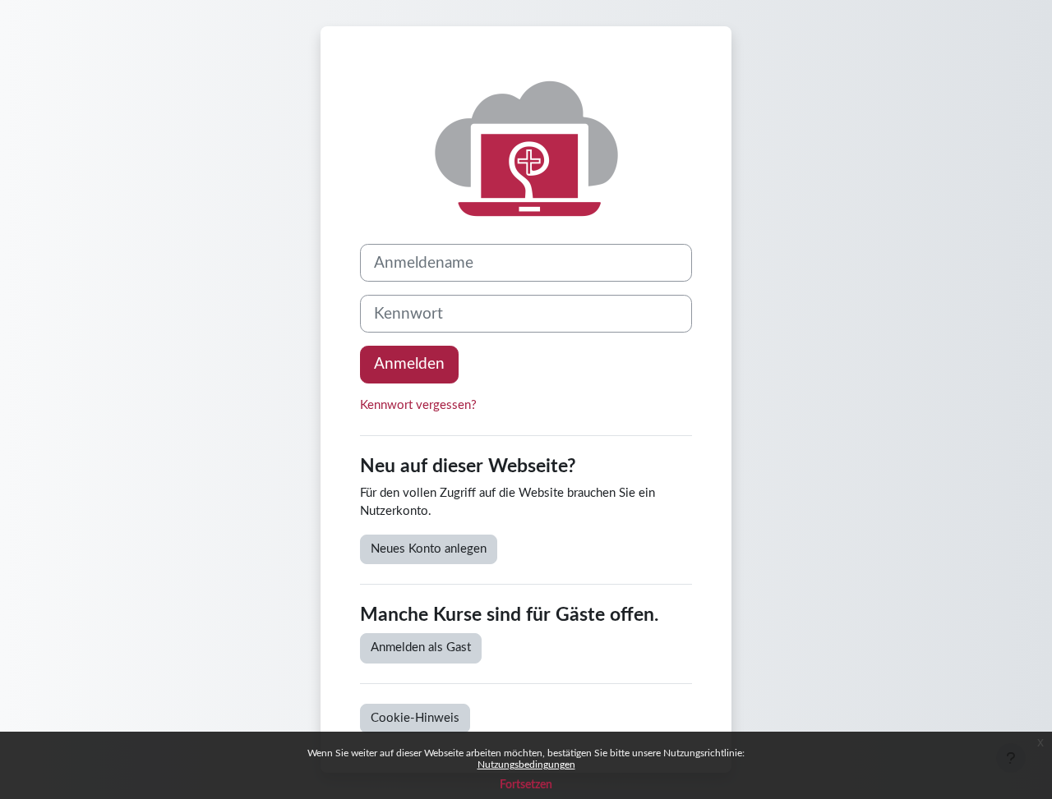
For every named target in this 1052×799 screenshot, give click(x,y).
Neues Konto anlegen (429, 549)
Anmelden (409, 364)
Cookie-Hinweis (415, 718)
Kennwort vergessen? (418, 405)
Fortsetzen (526, 785)
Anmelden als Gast (421, 647)
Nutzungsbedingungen (526, 764)
